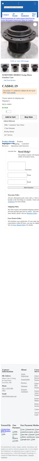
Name (29, 175)
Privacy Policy (23, 455)
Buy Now (29, 117)
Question (29, 170)
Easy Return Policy (19, 225)
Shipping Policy (32, 213)
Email (29, 182)
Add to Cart (10, 117)
